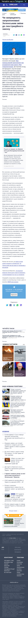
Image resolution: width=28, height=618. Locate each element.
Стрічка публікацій (13, 14)
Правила (18, 552)
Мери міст (7, 570)
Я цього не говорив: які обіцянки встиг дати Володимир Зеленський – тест (14, 150)
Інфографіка (14, 515)
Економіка (20, 562)
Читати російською (7, 39)
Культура (19, 564)
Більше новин (13, 510)
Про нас (18, 547)
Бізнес (19, 560)
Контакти (17, 549)
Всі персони (7, 572)
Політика (23, 13)
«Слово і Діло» (12, 538)
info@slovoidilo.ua (14, 582)
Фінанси (19, 575)
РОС (24, 4)
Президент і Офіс (9, 560)
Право (18, 572)
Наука (18, 565)
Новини (5, 431)
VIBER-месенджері (12, 282)
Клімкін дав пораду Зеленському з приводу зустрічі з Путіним (13, 332)
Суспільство (20, 574)
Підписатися (14, 294)
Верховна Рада (8, 562)
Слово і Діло (4, 14)
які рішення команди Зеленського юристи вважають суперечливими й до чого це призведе (13, 272)
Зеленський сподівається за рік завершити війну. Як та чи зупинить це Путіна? (13, 336)
